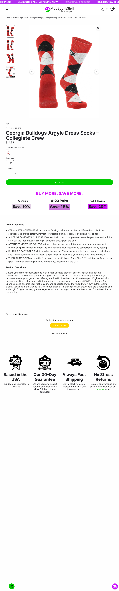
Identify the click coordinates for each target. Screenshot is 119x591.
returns (100, 389)
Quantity (9, 168)
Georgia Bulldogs (36, 18)
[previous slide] (31, 71)
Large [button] (10, 163)
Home (8, 18)
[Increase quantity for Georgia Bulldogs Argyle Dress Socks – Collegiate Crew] (15, 173)
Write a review (59, 325)
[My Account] (107, 9)
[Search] (102, 9)
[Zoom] (98, 28)
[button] (115, 586)
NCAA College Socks (20, 18)
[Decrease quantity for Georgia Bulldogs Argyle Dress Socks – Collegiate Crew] (8, 173)
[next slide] (96, 71)
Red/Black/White (8, 152)
